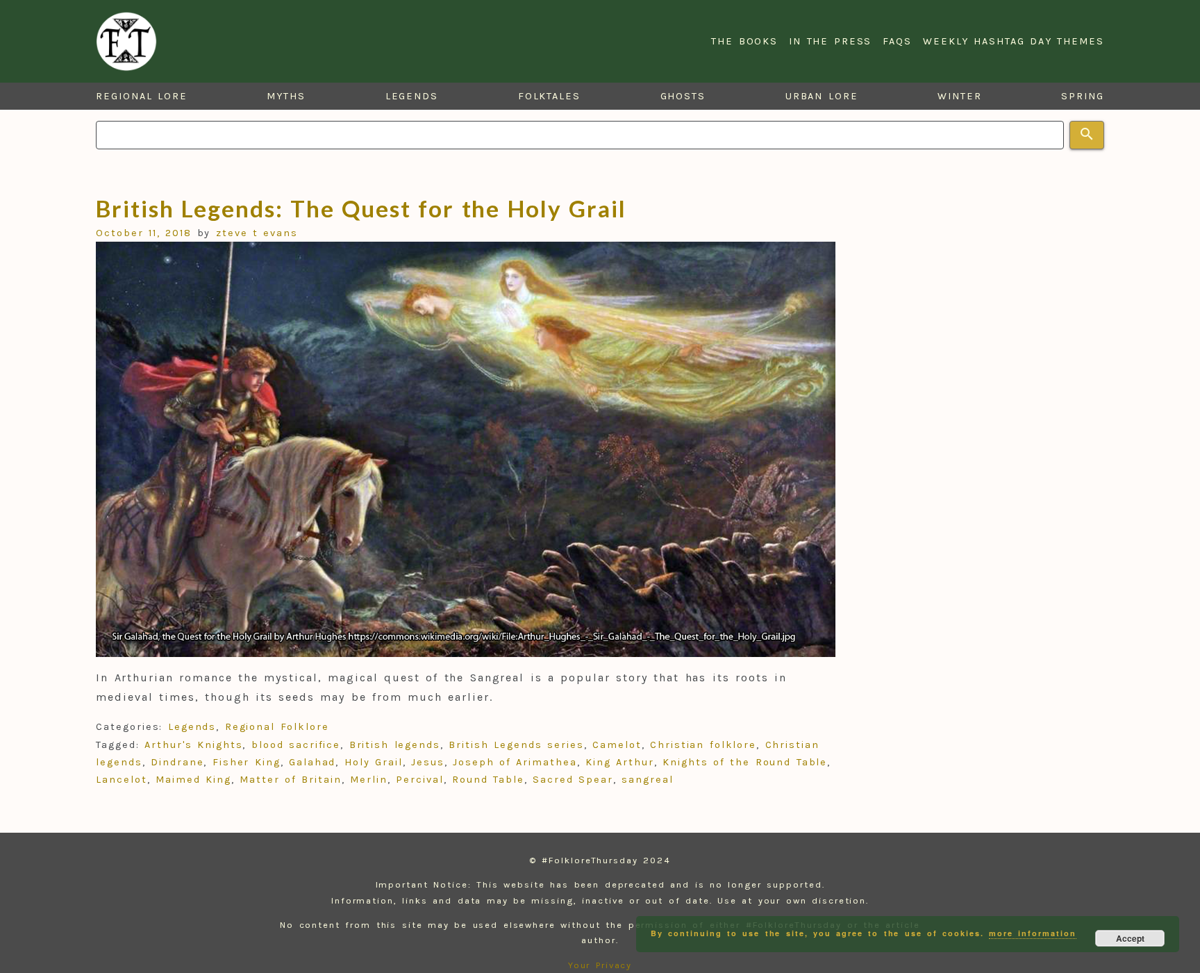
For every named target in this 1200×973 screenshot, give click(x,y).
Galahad (312, 762)
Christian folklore (703, 745)
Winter (960, 96)
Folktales (549, 96)
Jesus (427, 762)
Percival (419, 779)
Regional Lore (142, 96)
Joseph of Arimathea (515, 762)
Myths (286, 96)
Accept (1130, 938)
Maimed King (193, 779)
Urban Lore (821, 96)
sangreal (647, 779)
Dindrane (177, 762)
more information (1032, 933)
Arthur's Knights (193, 745)
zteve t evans (257, 233)
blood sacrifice (295, 745)
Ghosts (683, 96)
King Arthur (619, 762)
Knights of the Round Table (744, 762)
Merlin (369, 779)
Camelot (616, 745)
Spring (1082, 96)
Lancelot (121, 779)
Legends (411, 96)
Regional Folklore (277, 727)
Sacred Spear (573, 779)
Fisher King (246, 762)
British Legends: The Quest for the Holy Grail (361, 208)
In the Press (830, 41)
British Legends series (516, 745)
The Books (744, 41)
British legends (394, 745)
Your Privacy (600, 965)
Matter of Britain (291, 779)
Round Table (488, 779)
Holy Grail (373, 762)
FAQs (897, 41)
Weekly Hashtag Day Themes (1013, 41)
